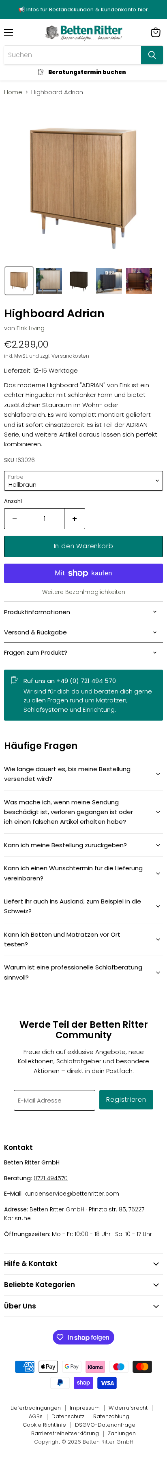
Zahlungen (122, 1433)
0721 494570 (51, 1178)
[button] (19, 281)
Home (13, 92)
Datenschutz (67, 1416)
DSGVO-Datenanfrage (105, 1425)
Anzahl (13, 501)
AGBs (36, 1416)
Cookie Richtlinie (44, 1425)
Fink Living (31, 328)
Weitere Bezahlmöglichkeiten (83, 592)
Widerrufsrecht (128, 1408)
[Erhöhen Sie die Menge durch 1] (74, 518)
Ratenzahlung (111, 1416)
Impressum (85, 1408)
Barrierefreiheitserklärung (65, 1433)
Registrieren (126, 1099)
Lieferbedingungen (36, 1408)
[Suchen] (152, 55)
